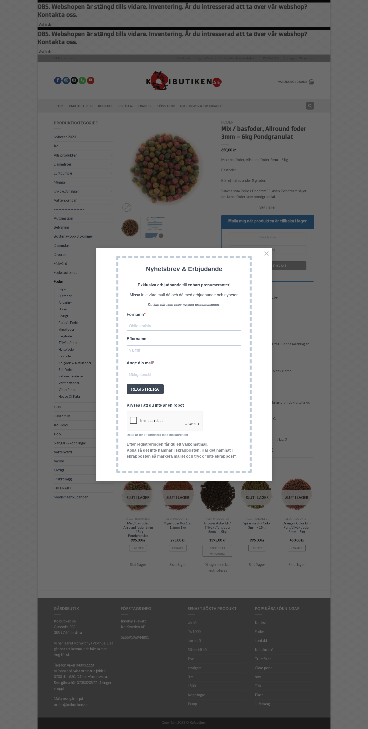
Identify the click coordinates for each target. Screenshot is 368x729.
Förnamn (135, 314)
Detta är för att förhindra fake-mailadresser (157, 435)
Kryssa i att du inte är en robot (155, 405)
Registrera (145, 389)
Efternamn (136, 339)
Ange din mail (140, 363)
